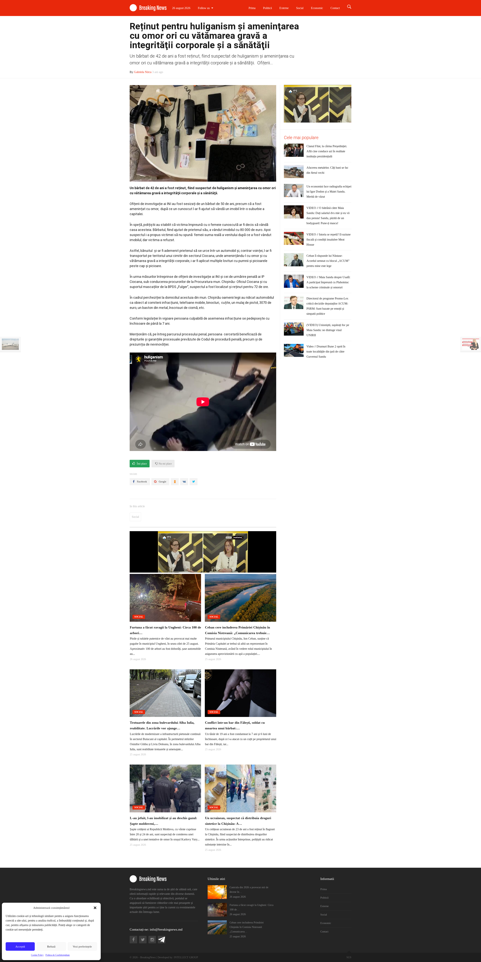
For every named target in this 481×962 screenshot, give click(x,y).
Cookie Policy (37, 955)
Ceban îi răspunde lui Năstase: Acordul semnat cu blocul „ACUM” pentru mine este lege (327, 260)
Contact (335, 8)
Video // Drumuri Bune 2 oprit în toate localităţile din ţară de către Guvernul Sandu (325, 351)
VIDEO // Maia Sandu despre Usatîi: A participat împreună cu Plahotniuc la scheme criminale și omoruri (328, 282)
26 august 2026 (181, 8)
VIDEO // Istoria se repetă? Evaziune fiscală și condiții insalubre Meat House (328, 239)
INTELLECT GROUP (186, 957)
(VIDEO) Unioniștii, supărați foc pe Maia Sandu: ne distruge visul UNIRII (327, 330)
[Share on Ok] (175, 481)
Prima (252, 8)
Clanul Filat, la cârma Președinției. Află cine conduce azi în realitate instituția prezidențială (326, 151)
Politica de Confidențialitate (57, 955)
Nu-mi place (165, 463)
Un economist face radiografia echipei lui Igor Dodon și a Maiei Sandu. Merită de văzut (328, 191)
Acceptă (20, 946)
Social (299, 8)
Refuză (51, 946)
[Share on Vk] (184, 481)
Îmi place (141, 463)
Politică (267, 8)
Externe (284, 8)
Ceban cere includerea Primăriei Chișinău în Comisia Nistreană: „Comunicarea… (247, 927)
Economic (317, 8)
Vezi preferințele (82, 946)
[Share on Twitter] (193, 481)
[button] (95, 908)
